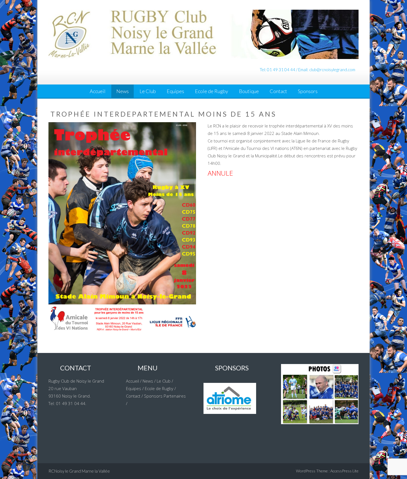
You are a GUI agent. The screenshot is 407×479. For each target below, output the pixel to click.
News (122, 91)
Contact (278, 91)
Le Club (148, 91)
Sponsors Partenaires (165, 396)
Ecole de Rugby (211, 91)
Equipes (175, 91)
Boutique (249, 91)
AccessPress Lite (344, 470)
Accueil (97, 91)
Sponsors (308, 91)
